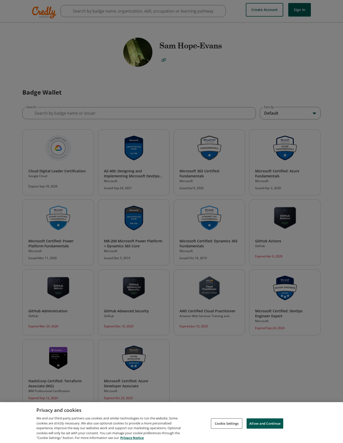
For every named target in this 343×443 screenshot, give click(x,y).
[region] (171, 422)
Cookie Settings (227, 423)
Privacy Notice (132, 437)
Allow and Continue (264, 423)
